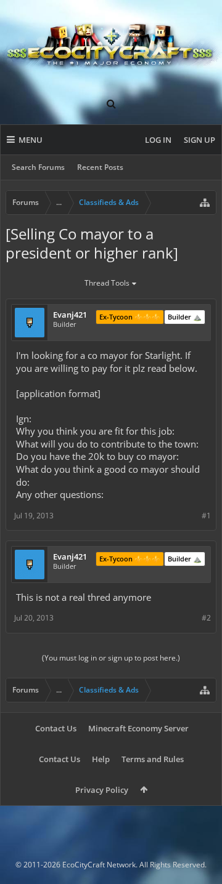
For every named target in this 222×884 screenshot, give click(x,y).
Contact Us (55, 728)
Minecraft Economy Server (138, 728)
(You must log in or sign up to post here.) (111, 658)
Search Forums (38, 167)
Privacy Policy (101, 789)
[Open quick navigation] (205, 202)
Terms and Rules (152, 759)
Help (101, 759)
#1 (206, 515)
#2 (206, 617)
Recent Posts (100, 167)
